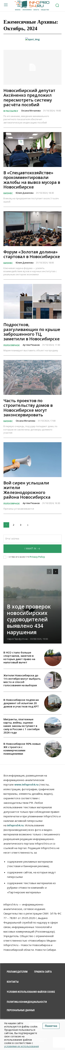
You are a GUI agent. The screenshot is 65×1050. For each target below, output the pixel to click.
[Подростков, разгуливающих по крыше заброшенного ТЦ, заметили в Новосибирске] (32, 301)
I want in (30, 548)
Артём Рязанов (31, 344)
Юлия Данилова (24, 192)
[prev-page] (49, 571)
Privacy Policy (37, 556)
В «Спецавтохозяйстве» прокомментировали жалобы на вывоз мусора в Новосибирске (31, 180)
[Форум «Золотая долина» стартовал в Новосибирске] (32, 228)
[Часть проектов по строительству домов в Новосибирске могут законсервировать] (32, 377)
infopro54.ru (15, 825)
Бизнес (8, 193)
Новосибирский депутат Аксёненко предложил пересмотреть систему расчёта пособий (29, 97)
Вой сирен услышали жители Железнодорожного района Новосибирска (26, 490)
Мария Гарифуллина (17, 639)
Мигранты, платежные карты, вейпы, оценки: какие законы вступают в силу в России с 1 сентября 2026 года (21, 725)
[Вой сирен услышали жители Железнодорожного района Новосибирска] (32, 459)
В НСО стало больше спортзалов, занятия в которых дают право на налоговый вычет (19, 657)
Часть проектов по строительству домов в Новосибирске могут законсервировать (28, 408)
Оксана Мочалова (31, 110)
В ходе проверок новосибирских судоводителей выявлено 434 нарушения (29, 619)
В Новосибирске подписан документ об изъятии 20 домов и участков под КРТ (21, 703)
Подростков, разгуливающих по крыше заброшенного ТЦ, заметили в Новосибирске (31, 332)
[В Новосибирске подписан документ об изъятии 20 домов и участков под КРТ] (53, 703)
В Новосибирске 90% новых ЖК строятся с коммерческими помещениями (22, 748)
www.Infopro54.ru (26, 784)
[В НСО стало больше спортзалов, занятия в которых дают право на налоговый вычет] (53, 657)
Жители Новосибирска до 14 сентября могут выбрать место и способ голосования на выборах (22, 680)
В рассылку (10, 110)
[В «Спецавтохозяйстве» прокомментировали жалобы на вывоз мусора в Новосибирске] (32, 149)
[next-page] (28, 525)
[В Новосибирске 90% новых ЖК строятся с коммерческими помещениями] (53, 749)
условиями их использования (21, 1046)
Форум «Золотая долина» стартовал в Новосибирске (31, 254)
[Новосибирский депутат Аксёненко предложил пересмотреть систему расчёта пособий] (32, 67)
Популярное (11, 345)
